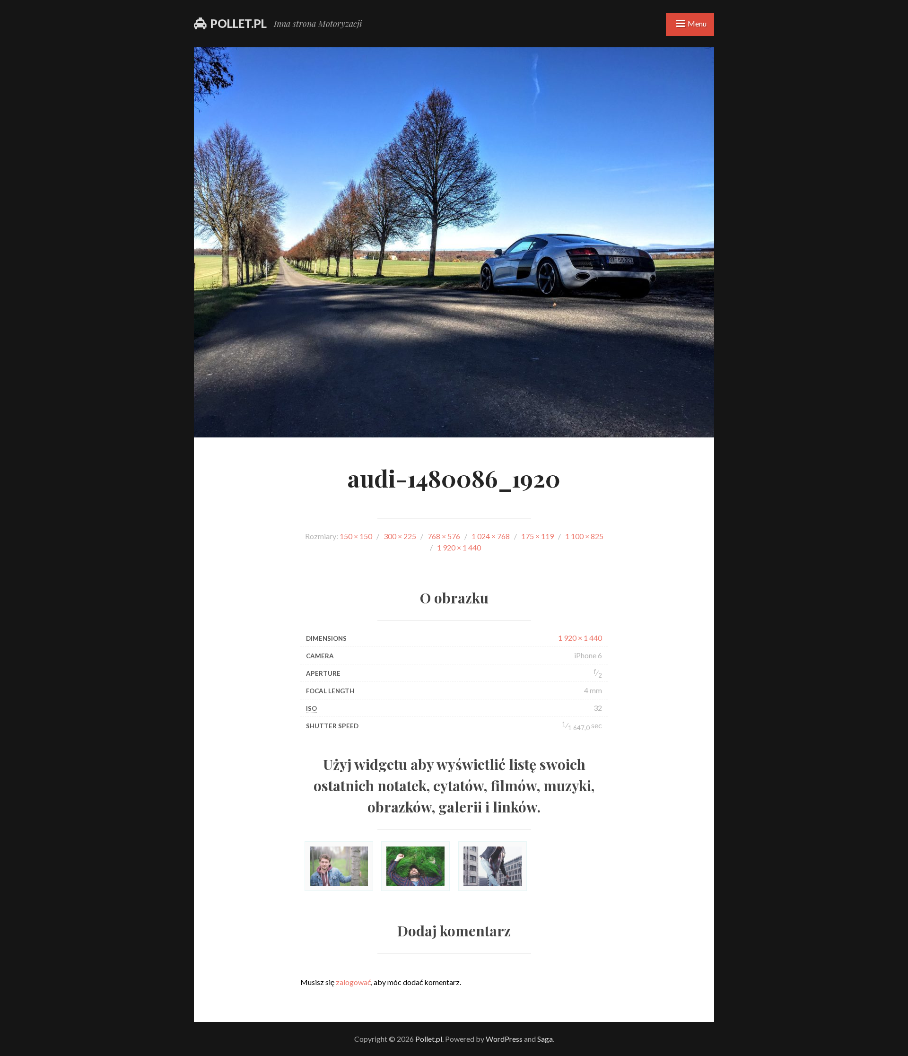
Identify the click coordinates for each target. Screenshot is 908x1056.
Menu (697, 23)
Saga (545, 1038)
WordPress (504, 1038)
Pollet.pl (238, 23)
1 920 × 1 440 (580, 637)
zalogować (353, 981)
